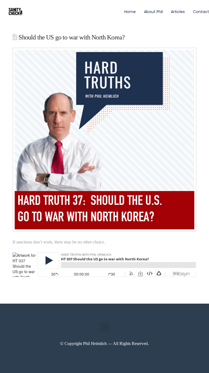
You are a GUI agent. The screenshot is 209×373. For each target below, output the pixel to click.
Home (130, 11)
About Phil (153, 11)
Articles (178, 11)
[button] (104, 327)
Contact (201, 11)
